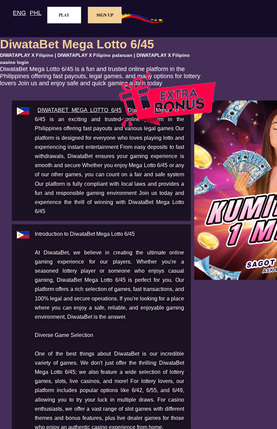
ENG (19, 12)
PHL (36, 12)
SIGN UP (105, 15)
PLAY (64, 15)
